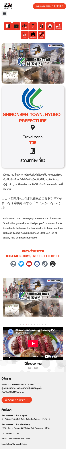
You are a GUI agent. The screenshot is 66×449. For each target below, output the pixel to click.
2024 (30, 368)
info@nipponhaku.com (19, 439)
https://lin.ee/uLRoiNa (16, 444)
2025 (36, 368)
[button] (4, 13)
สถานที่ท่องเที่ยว (32, 160)
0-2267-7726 (12, 433)
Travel (28, 136)
